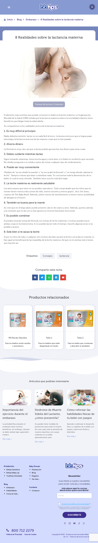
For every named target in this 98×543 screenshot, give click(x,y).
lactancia (64, 256)
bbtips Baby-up (12, 473)
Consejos (47, 256)
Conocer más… (12, 494)
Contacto (36, 491)
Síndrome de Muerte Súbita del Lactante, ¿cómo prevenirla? (48, 413)
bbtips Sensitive (13, 470)
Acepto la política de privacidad (75, 504)
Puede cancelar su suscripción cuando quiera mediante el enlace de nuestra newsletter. (74, 507)
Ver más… (35, 479)
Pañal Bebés (11, 491)
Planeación (36, 470)
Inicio (10, 19)
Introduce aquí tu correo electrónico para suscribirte (74, 489)
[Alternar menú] (9, 7)
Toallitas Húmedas (14, 476)
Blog (19, 19)
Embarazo (31, 19)
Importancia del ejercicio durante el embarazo (15, 413)
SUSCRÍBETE (74, 515)
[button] (35, 277)
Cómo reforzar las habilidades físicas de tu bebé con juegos (80, 413)
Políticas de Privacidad (14, 534)
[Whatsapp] (84, 523)
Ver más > (7, 439)
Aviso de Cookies (30, 534)
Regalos (35, 476)
